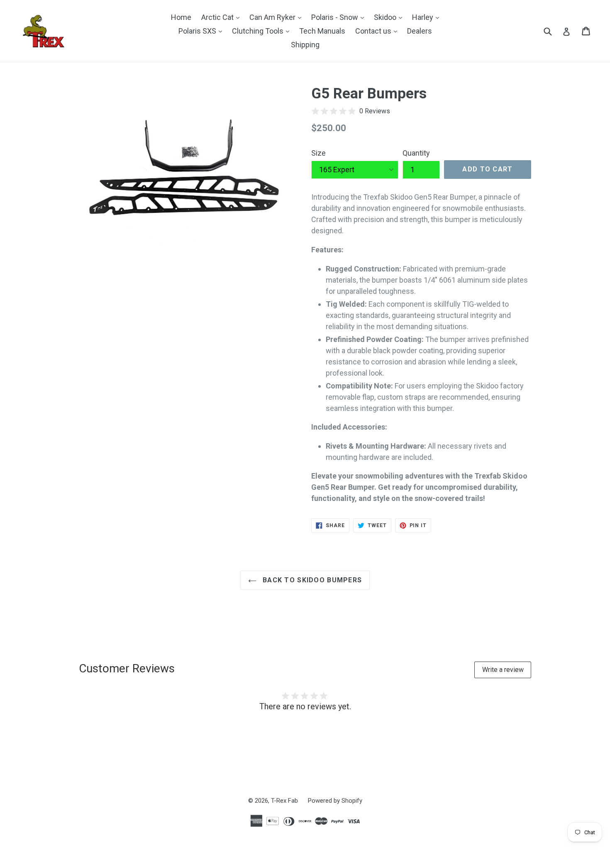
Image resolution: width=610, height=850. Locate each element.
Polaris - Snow (339, 17)
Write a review (503, 670)
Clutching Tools (262, 30)
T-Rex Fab (284, 800)
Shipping (305, 44)
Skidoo (390, 17)
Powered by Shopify (335, 800)
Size (318, 153)
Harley (427, 17)
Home (181, 17)
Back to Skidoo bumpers (311, 580)
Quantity (416, 153)
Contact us (378, 30)
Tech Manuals (322, 31)
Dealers (419, 31)
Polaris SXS (202, 30)
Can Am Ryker (277, 17)
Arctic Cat (222, 17)
